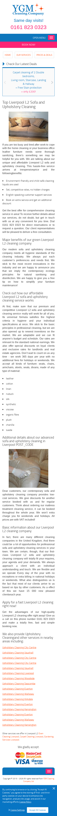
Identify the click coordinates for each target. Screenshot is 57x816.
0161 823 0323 (29, 27)
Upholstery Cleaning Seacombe (18, 683)
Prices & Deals (44, 54)
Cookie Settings (17, 809)
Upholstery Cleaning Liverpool (18, 673)
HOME (8, 54)
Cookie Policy (25, 801)
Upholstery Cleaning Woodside (18, 678)
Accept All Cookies (37, 809)
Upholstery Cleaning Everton (17, 688)
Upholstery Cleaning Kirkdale (17, 699)
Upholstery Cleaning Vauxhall (17, 652)
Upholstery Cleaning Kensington (19, 709)
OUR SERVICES (23, 54)
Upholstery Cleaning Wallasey (18, 694)
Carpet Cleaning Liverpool (31, 736)
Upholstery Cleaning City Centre (19, 647)
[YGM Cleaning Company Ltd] (28, 8)
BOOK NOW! (28, 44)
